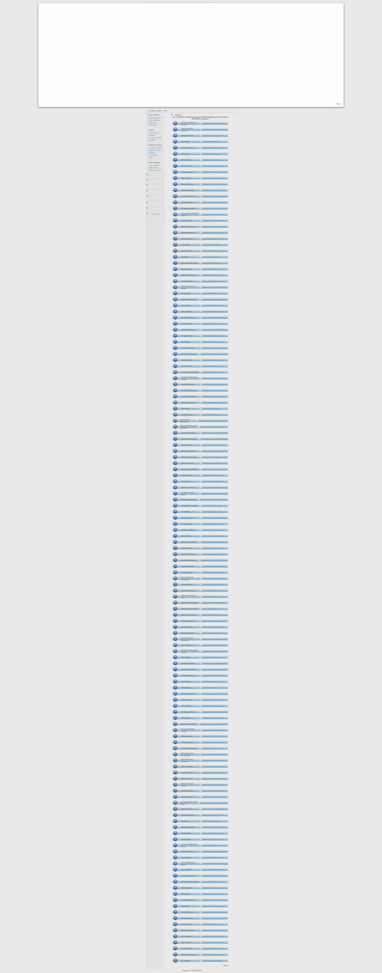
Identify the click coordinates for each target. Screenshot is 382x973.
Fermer (338, 104)
